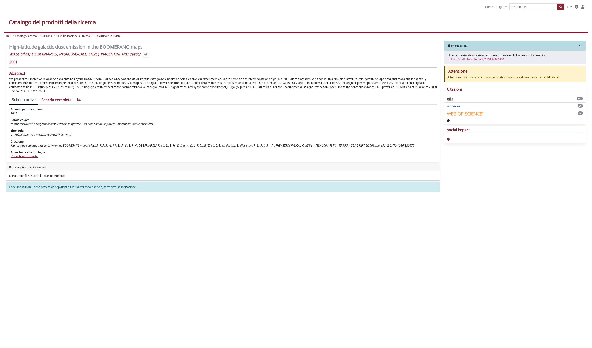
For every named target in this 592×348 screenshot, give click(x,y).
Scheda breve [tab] (24, 99)
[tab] (79, 100)
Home (489, 7)
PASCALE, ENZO (84, 54)
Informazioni (458, 46)
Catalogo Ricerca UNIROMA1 (33, 36)
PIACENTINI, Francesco (119, 54)
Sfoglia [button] (500, 7)
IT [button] (568, 7)
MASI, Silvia (19, 54)
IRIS (8, 36)
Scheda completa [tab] (56, 99)
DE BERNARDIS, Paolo (50, 54)
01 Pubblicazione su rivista (73, 36)
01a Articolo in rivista (107, 36)
